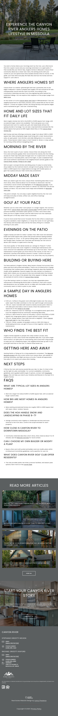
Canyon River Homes (32, 277)
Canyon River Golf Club (27, 101)
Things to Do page (23, 309)
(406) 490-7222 (11, 648)
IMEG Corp (7, 97)
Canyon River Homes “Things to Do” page (17, 161)
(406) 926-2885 (11, 661)
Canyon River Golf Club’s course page (24, 210)
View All (29, 573)
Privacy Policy (36, 709)
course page (28, 464)
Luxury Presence (40, 701)
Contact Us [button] (29, 616)
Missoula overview (42, 185)
